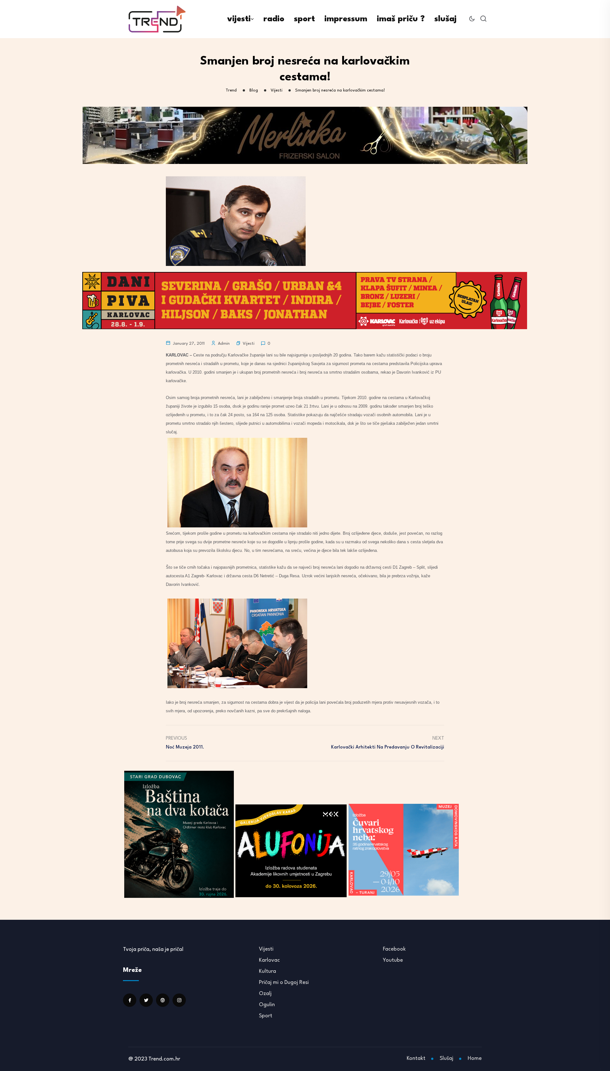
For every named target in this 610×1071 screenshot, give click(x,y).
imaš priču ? (401, 19)
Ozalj (265, 993)
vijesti (239, 19)
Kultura (267, 971)
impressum (345, 19)
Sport (265, 1016)
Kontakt (416, 1058)
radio (273, 19)
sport (304, 19)
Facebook (394, 949)
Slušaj (446, 1058)
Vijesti (248, 344)
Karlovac (269, 960)
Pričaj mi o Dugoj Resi (284, 982)
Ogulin (267, 1004)
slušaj (445, 19)
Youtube (393, 960)
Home (475, 1058)
